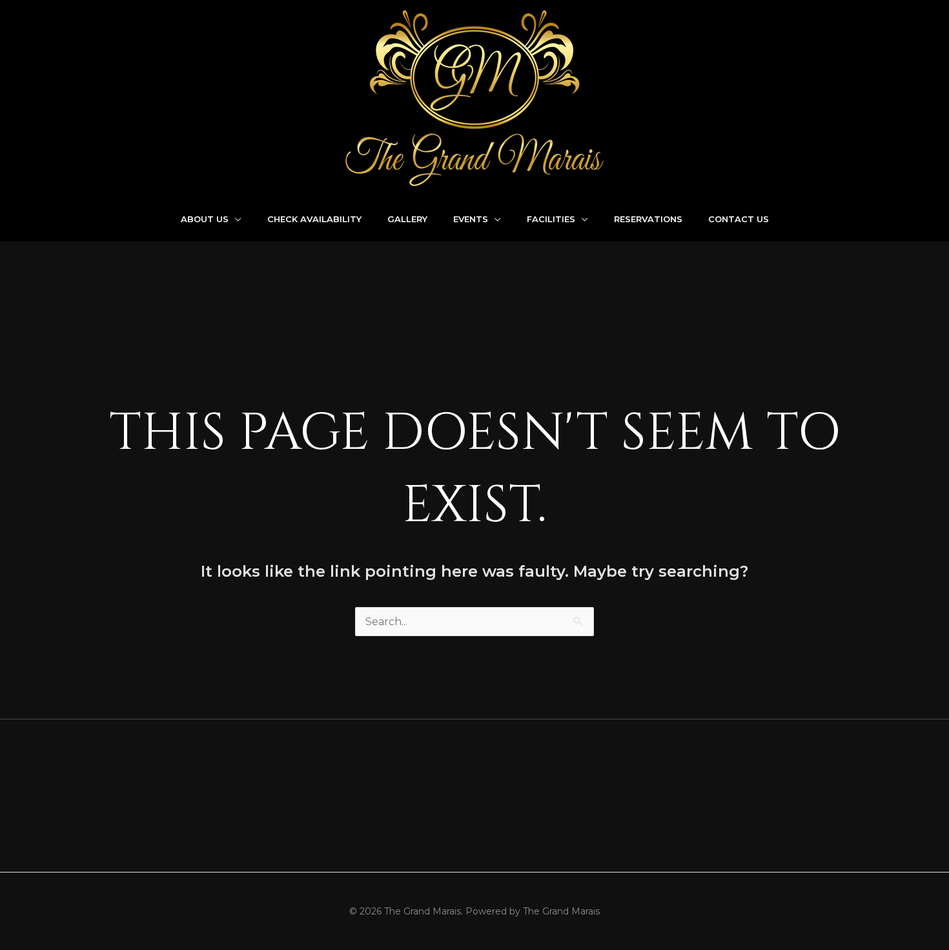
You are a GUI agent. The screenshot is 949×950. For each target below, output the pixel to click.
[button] (235, 219)
